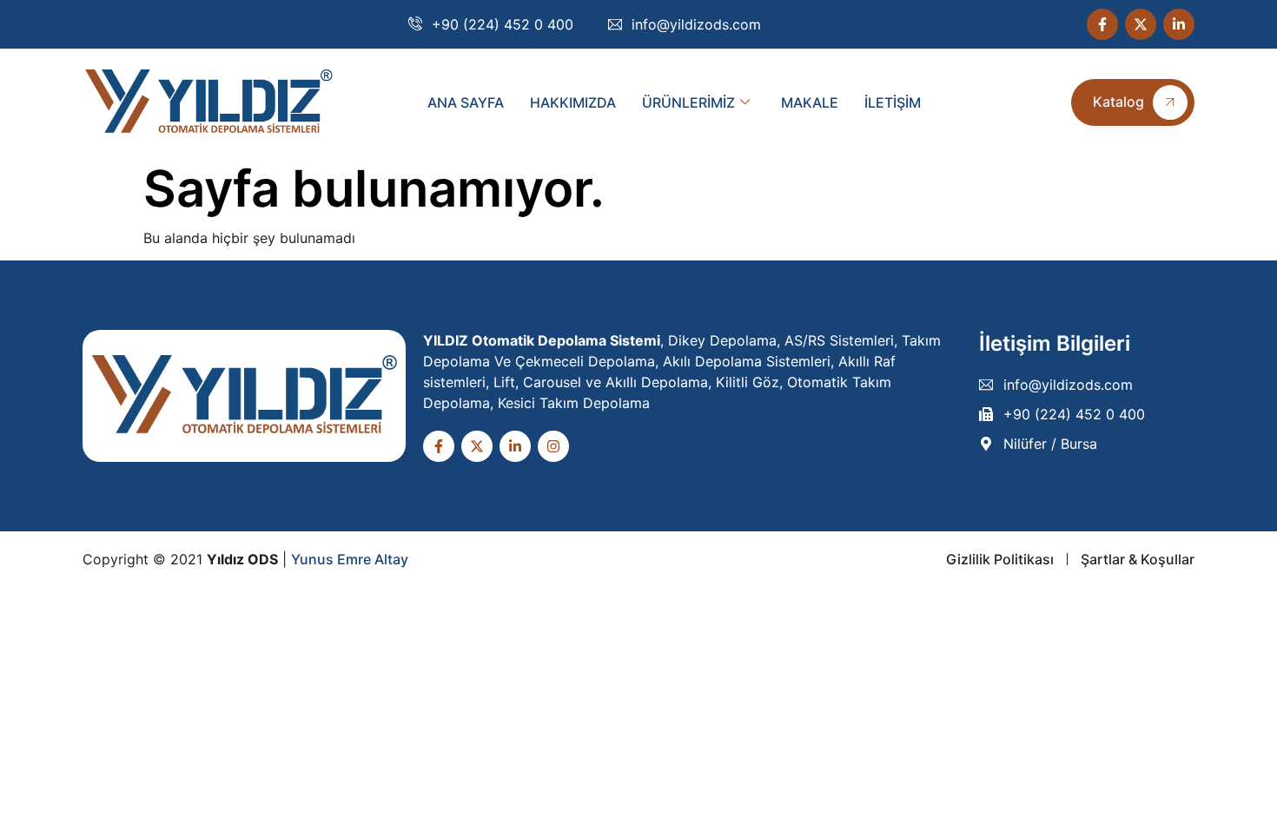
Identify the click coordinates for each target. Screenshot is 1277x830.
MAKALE (809, 102)
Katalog (1118, 101)
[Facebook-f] (1102, 24)
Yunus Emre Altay (349, 559)
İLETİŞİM (892, 102)
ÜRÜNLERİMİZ (688, 102)
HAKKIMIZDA (573, 102)
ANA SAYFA (465, 102)
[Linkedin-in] (1178, 24)
